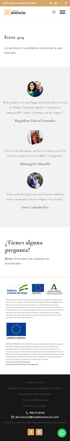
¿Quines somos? (35, 382)
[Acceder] (65, 3)
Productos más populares (35, 394)
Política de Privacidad (35, 400)
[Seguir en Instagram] (39, 432)
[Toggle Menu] (62, 12)
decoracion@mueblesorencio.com (37, 417)
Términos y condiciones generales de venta (35, 388)
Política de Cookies (35, 406)
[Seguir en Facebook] (31, 432)
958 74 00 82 (37, 412)
